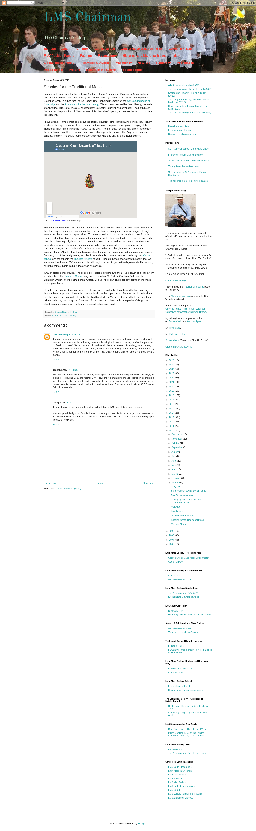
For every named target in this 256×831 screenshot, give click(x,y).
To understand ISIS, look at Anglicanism (188, 181)
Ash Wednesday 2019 (179, 579)
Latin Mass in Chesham (180, 771)
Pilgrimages (185, 62)
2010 (172, 430)
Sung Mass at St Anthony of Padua (188, 491)
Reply (56, 359)
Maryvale (175, 506)
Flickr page (174, 327)
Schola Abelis (172, 340)
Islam (176, 55)
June (174, 460)
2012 (172, 421)
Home (100, 483)
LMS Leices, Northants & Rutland (185, 793)
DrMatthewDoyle (61, 334)
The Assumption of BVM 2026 (183, 593)
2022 (172, 377)
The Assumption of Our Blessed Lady (187, 753)
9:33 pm (76, 334)
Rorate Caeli (175, 321)
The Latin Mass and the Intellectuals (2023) (190, 89)
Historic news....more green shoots (185, 690)
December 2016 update (180, 668)
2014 (172, 413)
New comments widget (182, 515)
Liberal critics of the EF (60, 62)
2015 (172, 408)
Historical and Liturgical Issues (145, 55)
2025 (172, 364)
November (177, 438)
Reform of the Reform (101, 69)
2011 (172, 426)
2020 (172, 386)
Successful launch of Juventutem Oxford (188, 160)
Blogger (142, 823)
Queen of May (175, 562)
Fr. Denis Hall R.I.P (177, 646)
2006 (172, 544)
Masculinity (124, 62)
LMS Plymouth (175, 778)
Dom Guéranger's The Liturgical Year (187, 729)
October (175, 443)
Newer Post (50, 483)
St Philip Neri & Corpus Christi (183, 597)
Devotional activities (178, 126)
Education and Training (180, 130)
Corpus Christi (175, 672)
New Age (144, 62)
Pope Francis (53, 69)
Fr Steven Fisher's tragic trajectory (185, 154)
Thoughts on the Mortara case (183, 166)
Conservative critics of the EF (142, 48)
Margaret (175, 486)
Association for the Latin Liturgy (82, 104)
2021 (172, 382)
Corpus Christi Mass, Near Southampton (188, 558)
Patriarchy (163, 62)
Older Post (148, 483)
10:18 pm (73, 370)
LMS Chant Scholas (58, 221)
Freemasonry (107, 55)
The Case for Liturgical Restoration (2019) (189, 112)
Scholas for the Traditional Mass (187, 520)
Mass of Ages (194, 321)
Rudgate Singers (83, 259)
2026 (172, 360)
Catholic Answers (189, 312)
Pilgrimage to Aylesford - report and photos (190, 614)
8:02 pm (71, 402)
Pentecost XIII (175, 749)
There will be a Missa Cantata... (184, 632)
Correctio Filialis (180, 48)
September (177, 447)
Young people (132, 69)
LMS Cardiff (174, 790)
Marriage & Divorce (96, 62)
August (175, 452)
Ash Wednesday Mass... (180, 628)
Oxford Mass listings (175, 280)
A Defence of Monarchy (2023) (183, 85)
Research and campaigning (182, 134)
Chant (66, 48)
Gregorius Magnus (180, 296)
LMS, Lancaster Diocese (180, 797)
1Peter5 (203, 312)
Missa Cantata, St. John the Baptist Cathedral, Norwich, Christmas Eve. (186, 734)
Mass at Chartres (179, 524)
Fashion (86, 55)
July (173, 456)
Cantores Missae (73, 276)
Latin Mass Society (67, 315)
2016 (172, 404)
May (173, 465)
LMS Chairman (87, 17)
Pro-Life (74, 69)
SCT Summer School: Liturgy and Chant (188, 148)
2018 (172, 395)
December (177, 434)
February (176, 478)
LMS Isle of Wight (177, 782)
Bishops (50, 48)
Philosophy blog (177, 334)
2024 (172, 369)
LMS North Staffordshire (180, 767)
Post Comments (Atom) (69, 488)
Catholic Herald (173, 308)
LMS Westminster (177, 774)
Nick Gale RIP (175, 611)
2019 (172, 391)
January (175, 482)
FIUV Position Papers (59, 55)
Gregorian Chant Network (178, 346)
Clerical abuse (105, 48)
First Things (188, 308)
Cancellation (174, 575)
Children (82, 48)
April (174, 469)
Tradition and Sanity (193, 287)
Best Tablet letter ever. (182, 495)
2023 (172, 373)
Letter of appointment (179, 686)
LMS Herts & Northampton (181, 786)
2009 (172, 531)
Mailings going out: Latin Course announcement (187, 501)
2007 (172, 540)
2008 (172, 535)
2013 (172, 417)
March (174, 474)
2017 (172, 399)
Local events (177, 511)
